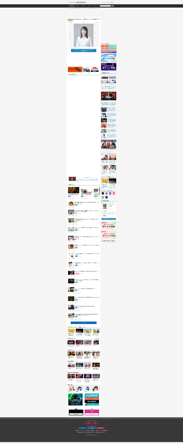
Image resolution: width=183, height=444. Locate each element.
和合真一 (76, 215)
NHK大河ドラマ (74, 310)
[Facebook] (110, 193)
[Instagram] (106, 193)
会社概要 (76, 430)
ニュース (72, 8)
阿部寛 (75, 302)
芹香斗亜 (70, 241)
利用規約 (88, 430)
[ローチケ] (112, 2)
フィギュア (76, 258)
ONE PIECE (96, 198)
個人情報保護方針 (105, 430)
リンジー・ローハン (71, 232)
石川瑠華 (70, 215)
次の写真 (96, 22)
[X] (103, 193)
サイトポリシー (82, 430)
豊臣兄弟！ (70, 310)
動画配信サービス (113, 52)
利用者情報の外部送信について (100, 432)
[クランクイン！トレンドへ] (106, 2)
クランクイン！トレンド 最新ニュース (76, 327)
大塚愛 (72, 198)
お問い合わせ (98, 430)
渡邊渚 (69, 267)
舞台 (72, 241)
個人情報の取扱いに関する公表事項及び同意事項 (85, 432)
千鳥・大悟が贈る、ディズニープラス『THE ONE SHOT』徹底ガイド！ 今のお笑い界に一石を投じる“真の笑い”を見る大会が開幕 (87, 180)
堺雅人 (85, 198)
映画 (99, 198)
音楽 (74, 241)
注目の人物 (70, 384)
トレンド (104, 52)
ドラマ (76, 284)
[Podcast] (103, 197)
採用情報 (92, 430)
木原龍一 (70, 258)
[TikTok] (106, 197)
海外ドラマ (105, 50)
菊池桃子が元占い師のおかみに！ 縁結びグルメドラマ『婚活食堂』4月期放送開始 (84, 8)
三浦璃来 (73, 258)
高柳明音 (73, 215)
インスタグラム (73, 267)
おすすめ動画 (70, 361)
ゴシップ (75, 232)
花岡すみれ (73, 284)
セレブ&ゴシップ (113, 50)
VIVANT (70, 198)
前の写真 (70, 22)
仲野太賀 (78, 310)
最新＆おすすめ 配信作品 (73, 372)
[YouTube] (114, 193)
